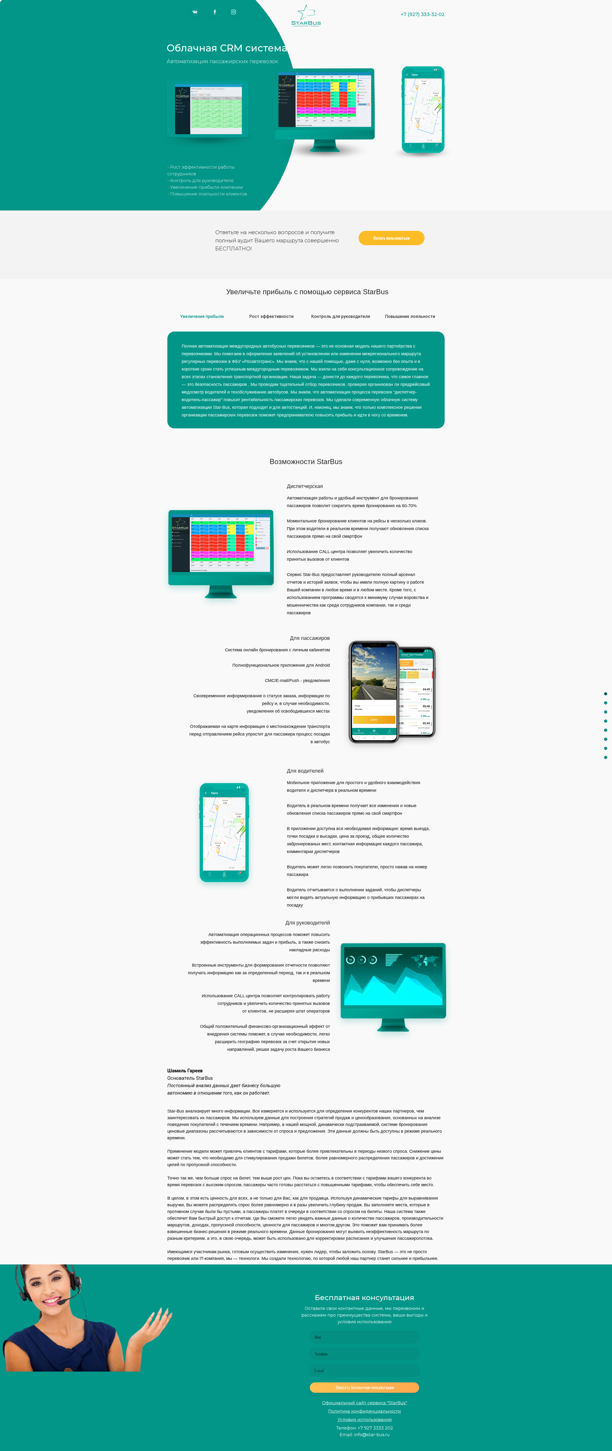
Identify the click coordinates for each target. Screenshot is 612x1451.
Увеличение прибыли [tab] (202, 316)
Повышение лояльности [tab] (410, 316)
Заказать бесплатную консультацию (364, 1387)
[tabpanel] (306, 382)
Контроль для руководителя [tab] (340, 316)
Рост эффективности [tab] (271, 316)
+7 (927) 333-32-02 (423, 14)
